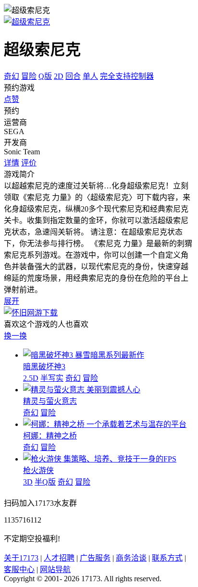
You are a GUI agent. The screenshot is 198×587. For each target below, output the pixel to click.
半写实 (51, 378)
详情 (11, 163)
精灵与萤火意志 (50, 401)
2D (58, 76)
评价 (29, 163)
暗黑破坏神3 (44, 366)
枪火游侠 (38, 470)
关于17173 (21, 558)
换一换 (15, 336)
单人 (90, 76)
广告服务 (95, 558)
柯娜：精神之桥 (50, 436)
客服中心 (19, 569)
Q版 (45, 76)
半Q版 (45, 482)
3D (28, 482)
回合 (73, 76)
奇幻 (11, 76)
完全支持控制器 (127, 76)
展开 (11, 301)
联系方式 (167, 558)
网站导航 (55, 569)
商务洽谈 (131, 558)
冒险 (29, 76)
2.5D (30, 378)
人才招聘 (59, 558)
